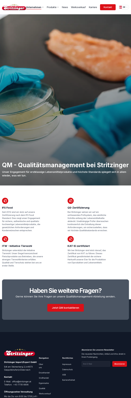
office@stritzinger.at (21, 381)
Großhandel (44, 378)
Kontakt (108, 7)
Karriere (93, 7)
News (65, 7)
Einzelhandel (44, 373)
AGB (64, 375)
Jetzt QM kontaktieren (65, 307)
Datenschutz (67, 369)
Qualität (42, 388)
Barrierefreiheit (68, 380)
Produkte (51, 7)
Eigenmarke (44, 383)
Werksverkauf (78, 7)
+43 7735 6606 (21, 384)
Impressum (66, 364)
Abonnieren (119, 364)
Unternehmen (33, 7)
